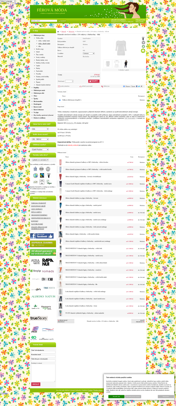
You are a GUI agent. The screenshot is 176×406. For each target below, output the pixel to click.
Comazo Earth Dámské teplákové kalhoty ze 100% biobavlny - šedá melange (88, 191)
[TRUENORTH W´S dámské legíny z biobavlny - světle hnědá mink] (61, 280)
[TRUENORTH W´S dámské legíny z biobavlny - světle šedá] (61, 251)
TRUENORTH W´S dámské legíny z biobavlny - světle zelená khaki (86, 263)
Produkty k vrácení (36, 363)
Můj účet (130, 22)
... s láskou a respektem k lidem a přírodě (52, 13)
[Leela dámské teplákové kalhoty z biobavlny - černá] (60, 308)
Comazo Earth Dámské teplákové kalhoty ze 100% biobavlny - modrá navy (88, 184)
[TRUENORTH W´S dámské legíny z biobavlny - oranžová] (60, 272)
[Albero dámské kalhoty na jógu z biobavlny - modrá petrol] (61, 208)
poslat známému (64, 86)
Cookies (90, 390)
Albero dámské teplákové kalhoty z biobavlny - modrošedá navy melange (87, 241)
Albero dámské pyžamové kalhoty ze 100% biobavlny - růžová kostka (86, 162)
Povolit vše (116, 396)
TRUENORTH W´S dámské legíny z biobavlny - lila (81, 284)
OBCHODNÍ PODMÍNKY (39, 215)
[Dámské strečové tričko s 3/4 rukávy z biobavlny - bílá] (121, 47)
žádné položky (140, 22)
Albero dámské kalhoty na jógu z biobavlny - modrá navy (83, 212)
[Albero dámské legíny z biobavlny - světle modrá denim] (60, 237)
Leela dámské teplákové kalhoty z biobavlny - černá (81, 306)
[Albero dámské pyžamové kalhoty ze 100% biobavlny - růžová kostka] (60, 165)
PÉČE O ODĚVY (36, 212)
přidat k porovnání (87, 86)
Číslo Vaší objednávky (37, 350)
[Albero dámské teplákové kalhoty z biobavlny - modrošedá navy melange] (60, 244)
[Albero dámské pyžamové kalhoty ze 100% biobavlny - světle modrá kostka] (60, 172)
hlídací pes (106, 86)
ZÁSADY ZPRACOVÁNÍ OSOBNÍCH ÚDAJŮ (39, 228)
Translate (17, 3)
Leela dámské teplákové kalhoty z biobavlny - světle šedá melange (85, 291)
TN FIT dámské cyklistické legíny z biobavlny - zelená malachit (84, 313)
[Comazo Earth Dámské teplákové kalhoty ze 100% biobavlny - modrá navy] (61, 186)
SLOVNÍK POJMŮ (37, 224)
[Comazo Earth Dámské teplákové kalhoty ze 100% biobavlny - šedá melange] (61, 193)
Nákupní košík (140, 20)
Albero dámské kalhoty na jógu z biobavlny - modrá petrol (83, 205)
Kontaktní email (36, 354)
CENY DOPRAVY (37, 209)
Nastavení (166, 396)
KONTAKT (34, 221)
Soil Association (130, 118)
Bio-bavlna (86, 56)
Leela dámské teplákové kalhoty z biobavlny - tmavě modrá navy (85, 299)
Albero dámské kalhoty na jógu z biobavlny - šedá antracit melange (86, 227)
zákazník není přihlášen (118, 20)
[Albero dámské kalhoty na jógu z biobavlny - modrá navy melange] (60, 222)
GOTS (66, 120)
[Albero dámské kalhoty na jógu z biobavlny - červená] (60, 201)
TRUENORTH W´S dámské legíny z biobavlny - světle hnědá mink (86, 277)
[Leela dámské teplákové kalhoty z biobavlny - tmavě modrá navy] (61, 301)
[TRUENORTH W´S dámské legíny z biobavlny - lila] (61, 287)
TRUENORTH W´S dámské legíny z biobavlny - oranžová (83, 270)
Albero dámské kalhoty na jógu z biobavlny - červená (81, 198)
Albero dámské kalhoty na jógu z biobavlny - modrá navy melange (85, 220)
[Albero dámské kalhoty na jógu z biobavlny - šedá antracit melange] (60, 229)
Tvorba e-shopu (98, 390)
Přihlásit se (124, 22)
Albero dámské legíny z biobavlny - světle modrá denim (82, 234)
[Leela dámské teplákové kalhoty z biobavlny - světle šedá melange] (61, 294)
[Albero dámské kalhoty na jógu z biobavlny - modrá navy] (60, 215)
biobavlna (70, 123)
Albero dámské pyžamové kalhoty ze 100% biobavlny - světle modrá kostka (88, 169)
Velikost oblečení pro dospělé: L (72, 100)
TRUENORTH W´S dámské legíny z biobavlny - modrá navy (84, 255)
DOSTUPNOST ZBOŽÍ (38, 206)
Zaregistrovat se (115, 22)
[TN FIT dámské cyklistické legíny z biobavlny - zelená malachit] (61, 316)
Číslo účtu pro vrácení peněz (39, 359)
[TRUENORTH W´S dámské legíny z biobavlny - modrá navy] (61, 258)
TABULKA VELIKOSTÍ (38, 203)
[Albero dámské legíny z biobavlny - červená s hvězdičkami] (60, 179)
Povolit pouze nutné (133, 396)
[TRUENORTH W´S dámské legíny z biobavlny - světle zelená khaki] (61, 265)
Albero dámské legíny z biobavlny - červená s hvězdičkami (83, 176)
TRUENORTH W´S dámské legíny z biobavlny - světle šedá (83, 248)
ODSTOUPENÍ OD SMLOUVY (41, 218)
